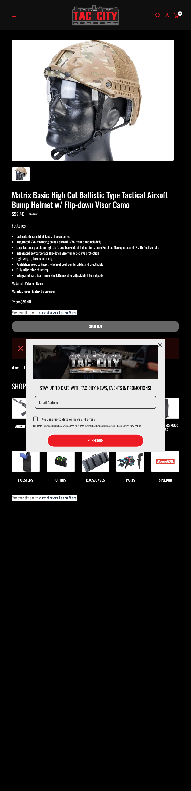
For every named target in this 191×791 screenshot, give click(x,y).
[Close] (159, 345)
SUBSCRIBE (95, 440)
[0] (175, 15)
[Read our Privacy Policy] (155, 426)
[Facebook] (25, 367)
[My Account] (166, 15)
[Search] (157, 15)
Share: (16, 367)
